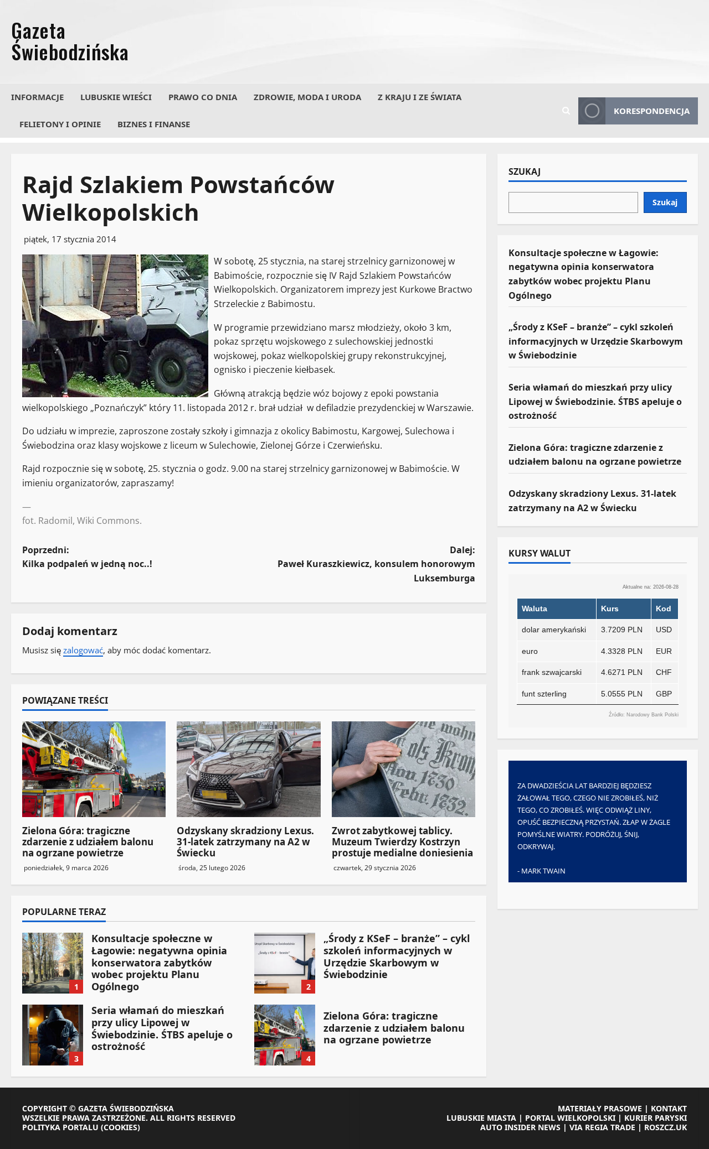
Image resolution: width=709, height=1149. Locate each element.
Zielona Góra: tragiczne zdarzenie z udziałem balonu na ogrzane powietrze (87, 842)
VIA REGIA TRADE (602, 1127)
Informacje (37, 96)
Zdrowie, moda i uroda (307, 96)
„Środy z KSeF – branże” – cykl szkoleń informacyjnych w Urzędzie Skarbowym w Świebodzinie (284, 963)
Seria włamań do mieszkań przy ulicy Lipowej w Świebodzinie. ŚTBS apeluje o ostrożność (52, 1035)
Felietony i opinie (60, 123)
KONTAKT (669, 1108)
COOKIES (120, 1127)
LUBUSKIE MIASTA (481, 1117)
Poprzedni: (87, 557)
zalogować (83, 650)
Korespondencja (652, 110)
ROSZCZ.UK (665, 1127)
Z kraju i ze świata (419, 96)
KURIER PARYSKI (655, 1117)
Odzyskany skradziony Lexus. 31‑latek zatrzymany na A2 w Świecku (245, 842)
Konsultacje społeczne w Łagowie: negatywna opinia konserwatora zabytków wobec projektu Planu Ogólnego (52, 963)
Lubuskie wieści (116, 96)
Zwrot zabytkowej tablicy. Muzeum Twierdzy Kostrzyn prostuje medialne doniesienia (402, 842)
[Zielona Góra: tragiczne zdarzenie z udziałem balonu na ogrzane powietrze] (94, 769)
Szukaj (524, 172)
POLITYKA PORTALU (60, 1127)
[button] (566, 110)
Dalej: (376, 564)
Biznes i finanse (153, 123)
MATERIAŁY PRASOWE (600, 1108)
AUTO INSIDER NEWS (520, 1127)
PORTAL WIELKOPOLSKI (570, 1117)
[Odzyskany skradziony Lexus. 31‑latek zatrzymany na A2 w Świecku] (248, 769)
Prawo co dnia (202, 96)
